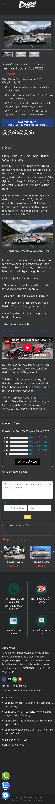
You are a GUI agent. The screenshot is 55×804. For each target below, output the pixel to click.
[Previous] (8, 34)
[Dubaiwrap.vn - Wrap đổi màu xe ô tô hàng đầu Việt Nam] (27, 5)
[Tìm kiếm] (52, 5)
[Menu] (4, 5)
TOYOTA (35, 64)
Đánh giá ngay (27, 461)
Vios (44, 64)
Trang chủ (7, 64)
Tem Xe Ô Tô (21, 64)
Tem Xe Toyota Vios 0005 (14, 563)
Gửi (27, 517)
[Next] (46, 34)
